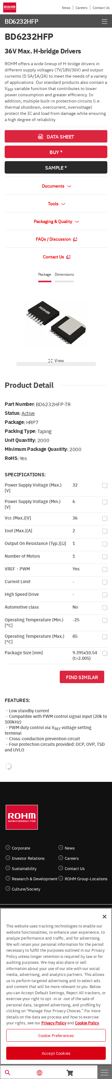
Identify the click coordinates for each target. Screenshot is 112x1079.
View (59, 360)
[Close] (104, 916)
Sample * (56, 167)
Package (44, 274)
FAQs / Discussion (54, 239)
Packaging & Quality (53, 221)
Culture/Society (26, 888)
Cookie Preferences (56, 1035)
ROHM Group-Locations (86, 878)
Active (28, 413)
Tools (53, 203)
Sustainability (24, 868)
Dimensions (64, 274)
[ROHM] (10, 7)
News (66, 7)
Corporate (21, 847)
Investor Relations (28, 858)
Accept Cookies (56, 1053)
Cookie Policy (87, 1022)
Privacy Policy (53, 1022)
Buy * (56, 151)
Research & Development (35, 878)
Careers (81, 7)
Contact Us (101, 7)
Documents (53, 186)
